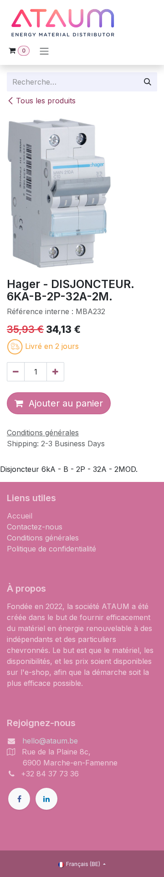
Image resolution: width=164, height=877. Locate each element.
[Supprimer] (16, 371)
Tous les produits (46, 100)
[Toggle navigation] (44, 50)
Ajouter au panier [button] (63, 403)
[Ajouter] (55, 371)
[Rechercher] (147, 81)
